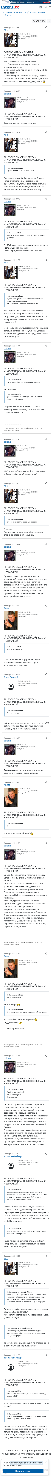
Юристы (8, 15)
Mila (6, 29)
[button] (49, 7)
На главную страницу (12, 12)
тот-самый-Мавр (13, 1156)
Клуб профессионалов (35, 12)
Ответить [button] (40, 20)
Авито (7, 608)
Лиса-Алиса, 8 (11, 676)
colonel (7, 93)
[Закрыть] (46, 1461)
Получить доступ (23, 1471)
